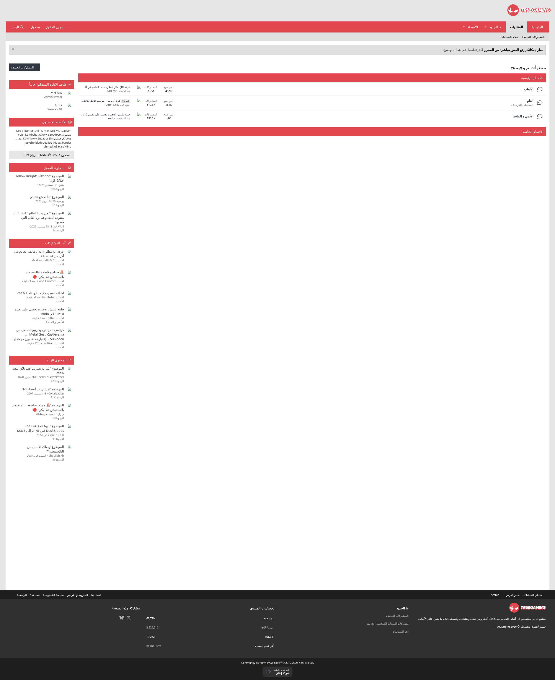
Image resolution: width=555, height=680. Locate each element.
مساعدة (35, 595)
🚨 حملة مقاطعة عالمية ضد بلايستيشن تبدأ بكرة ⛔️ (45, 274)
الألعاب (529, 89)
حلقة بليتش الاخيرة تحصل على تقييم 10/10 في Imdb (99, 114)
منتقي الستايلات (532, 595)
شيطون (66, 134)
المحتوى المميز (54, 168)
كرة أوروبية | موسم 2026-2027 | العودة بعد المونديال (93, 100)
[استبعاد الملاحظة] (13, 49)
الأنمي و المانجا (523, 116)
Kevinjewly (30, 138)
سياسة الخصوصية (53, 595)
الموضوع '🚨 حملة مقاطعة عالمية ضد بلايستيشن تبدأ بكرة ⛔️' (38, 407)
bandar (66, 142)
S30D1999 (54, 134)
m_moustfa (153, 646)
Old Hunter (41, 131)
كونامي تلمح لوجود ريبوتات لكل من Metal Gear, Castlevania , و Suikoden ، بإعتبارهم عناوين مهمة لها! (38, 334)
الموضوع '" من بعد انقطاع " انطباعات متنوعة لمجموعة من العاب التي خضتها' (38, 217)
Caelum (66, 131)
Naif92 (48, 142)
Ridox (57, 142)
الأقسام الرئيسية (532, 78)
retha (111, 118)
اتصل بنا (96, 595)
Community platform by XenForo (277, 663)
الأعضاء (473, 27)
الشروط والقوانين (77, 595)
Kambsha (31, 134)
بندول (18, 138)
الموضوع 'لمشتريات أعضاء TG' (43, 389)
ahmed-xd (50, 146)
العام (530, 100)
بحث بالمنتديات (510, 37)
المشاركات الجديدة (533, 37)
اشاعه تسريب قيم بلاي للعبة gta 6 (40, 293)
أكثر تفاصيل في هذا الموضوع (463, 49)
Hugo (107, 105)
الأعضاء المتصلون (54, 122)
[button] (485, 26)
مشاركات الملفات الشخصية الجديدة (388, 623)
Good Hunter (24, 131)
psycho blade (33, 142)
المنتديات (516, 27)
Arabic (495, 595)
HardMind (64, 146)
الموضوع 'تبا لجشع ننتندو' (47, 197)
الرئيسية (537, 27)
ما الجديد (495, 27)
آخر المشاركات (55, 243)
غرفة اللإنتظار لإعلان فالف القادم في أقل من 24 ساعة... (97, 87)
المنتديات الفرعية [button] (523, 105)
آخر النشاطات (400, 631)
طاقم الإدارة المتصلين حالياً (47, 84)
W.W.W (43, 134)
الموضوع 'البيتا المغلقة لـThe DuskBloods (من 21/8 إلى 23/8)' (40, 428)
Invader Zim (46, 138)
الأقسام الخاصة (533, 131)
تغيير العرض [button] (513, 595)
